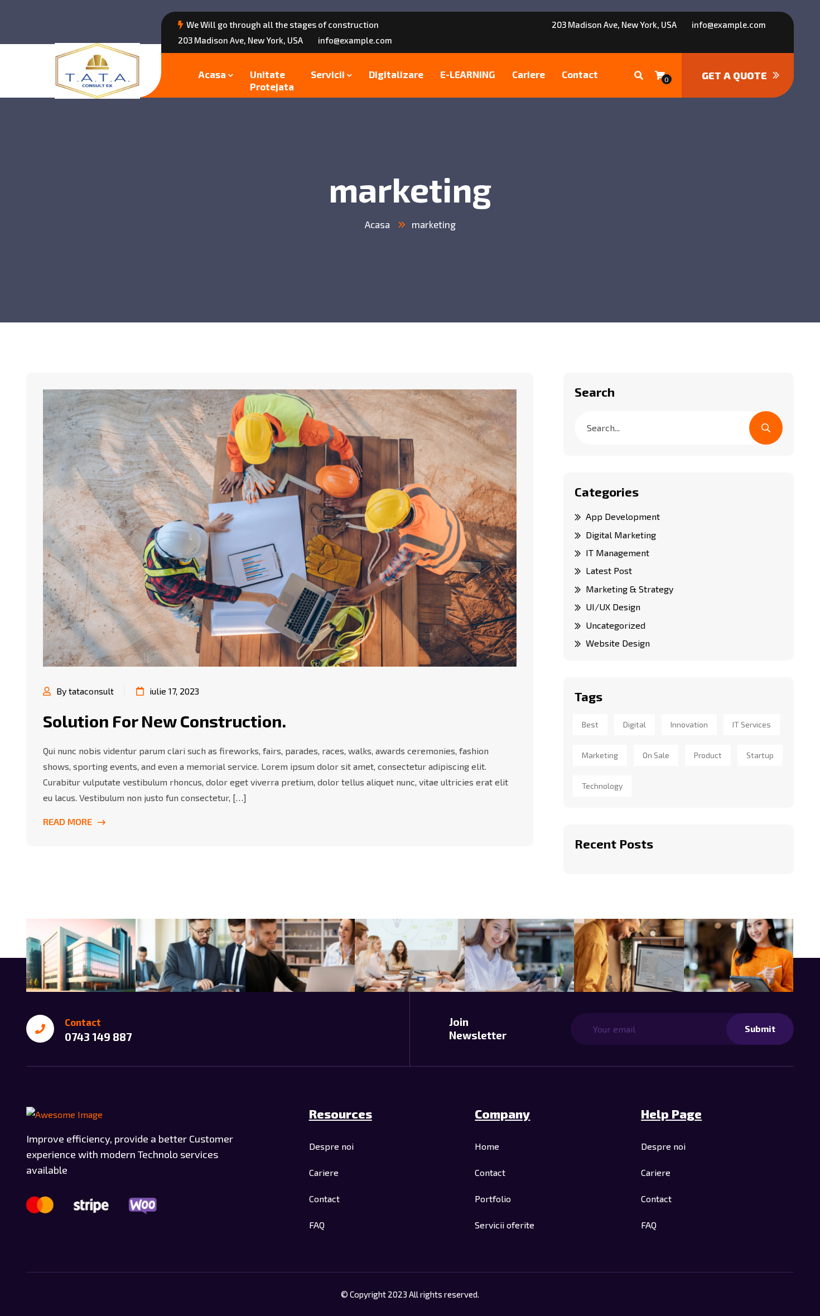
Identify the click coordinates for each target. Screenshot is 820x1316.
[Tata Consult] (98, 71)
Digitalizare (396, 74)
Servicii (328, 74)
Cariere (528, 74)
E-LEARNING (467, 74)
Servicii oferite (504, 1224)
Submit (760, 1028)
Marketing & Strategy (629, 589)
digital (634, 724)
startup (760, 755)
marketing (434, 224)
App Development (623, 516)
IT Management (617, 552)
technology (602, 785)
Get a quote (734, 75)
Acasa (212, 74)
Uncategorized (615, 625)
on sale (656, 755)
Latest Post (609, 570)
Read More (67, 821)
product (708, 755)
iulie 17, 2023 (174, 691)
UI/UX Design (613, 606)
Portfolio (493, 1198)
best (590, 724)
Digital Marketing (621, 534)
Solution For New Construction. (164, 721)
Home (487, 1146)
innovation (689, 724)
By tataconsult (85, 691)
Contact (580, 74)
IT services (751, 724)
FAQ (317, 1224)
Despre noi (331, 1146)
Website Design (618, 643)
